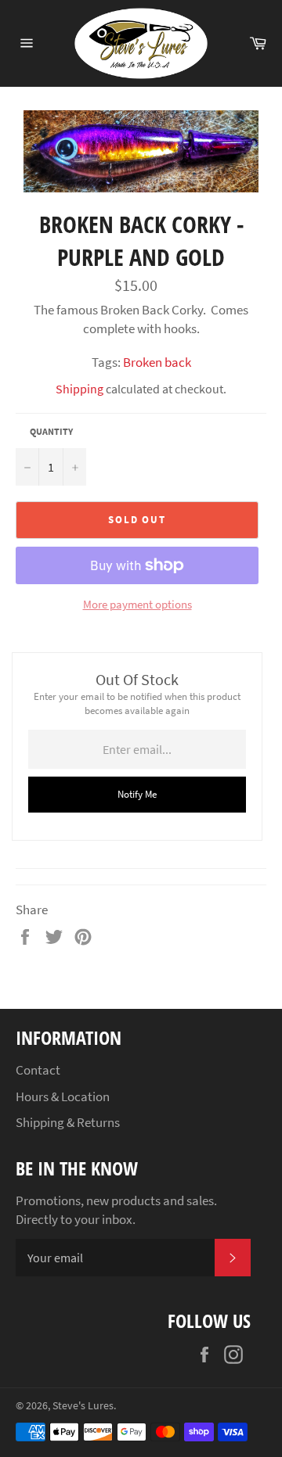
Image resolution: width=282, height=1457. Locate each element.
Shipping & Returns (68, 1122)
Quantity (51, 431)
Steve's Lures (83, 1405)
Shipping (79, 389)
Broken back (157, 362)
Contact (38, 1069)
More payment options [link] (137, 604)
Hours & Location (63, 1096)
